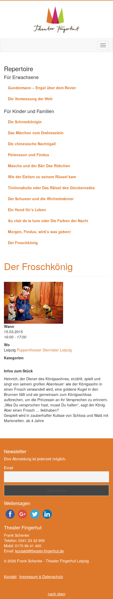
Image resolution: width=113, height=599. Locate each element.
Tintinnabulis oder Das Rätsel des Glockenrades (51, 187)
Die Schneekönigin (25, 121)
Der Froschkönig (23, 242)
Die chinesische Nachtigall (32, 143)
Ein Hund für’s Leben (27, 209)
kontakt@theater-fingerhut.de (39, 550)
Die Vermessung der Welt (30, 98)
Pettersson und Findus (28, 154)
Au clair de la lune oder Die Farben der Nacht (48, 220)
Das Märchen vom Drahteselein (36, 132)
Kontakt (10, 576)
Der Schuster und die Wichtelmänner (41, 198)
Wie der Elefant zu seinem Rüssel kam (42, 176)
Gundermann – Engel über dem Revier (42, 87)
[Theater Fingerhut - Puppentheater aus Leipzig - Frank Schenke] (56, 19)
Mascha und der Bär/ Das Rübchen (39, 165)
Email (8, 467)
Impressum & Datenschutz (41, 576)
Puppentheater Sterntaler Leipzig (44, 349)
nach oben (56, 593)
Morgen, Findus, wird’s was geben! (39, 231)
